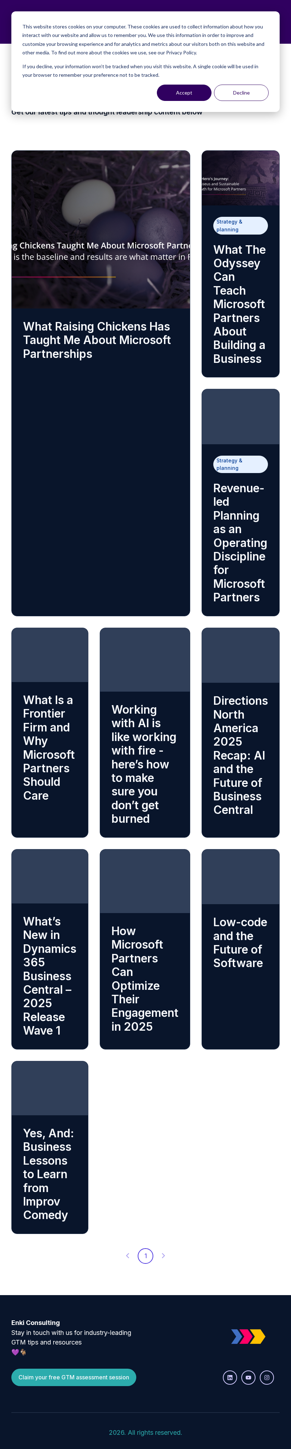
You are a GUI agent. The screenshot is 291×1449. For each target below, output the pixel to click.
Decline (241, 93)
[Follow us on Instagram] (267, 1377)
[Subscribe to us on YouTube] (248, 1377)
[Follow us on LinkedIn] (230, 1377)
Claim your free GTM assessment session (73, 1377)
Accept (184, 93)
